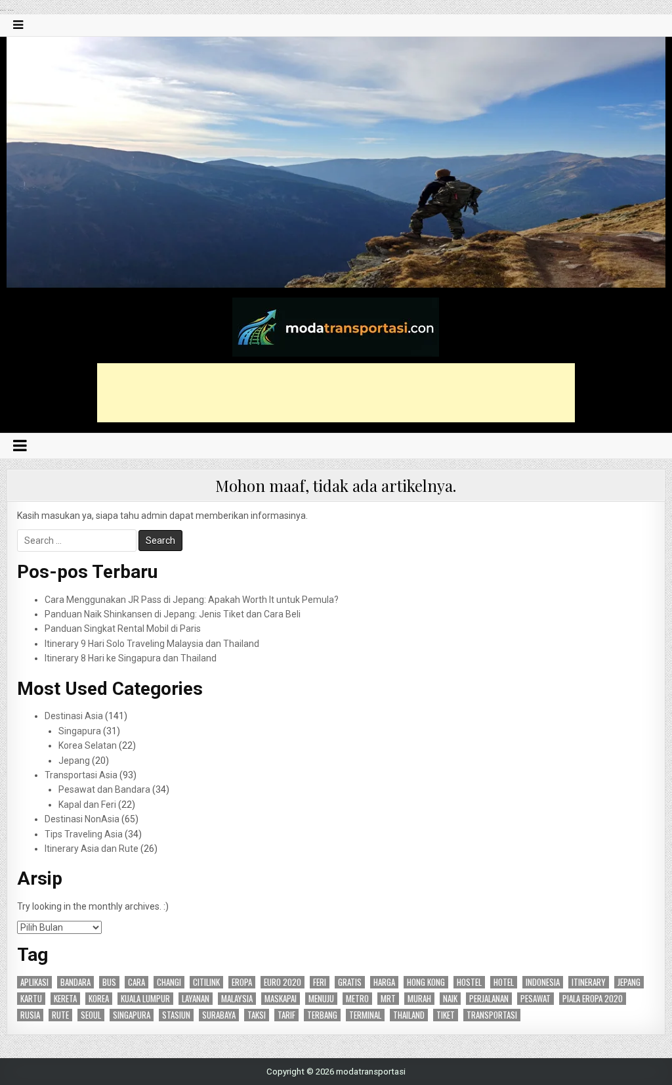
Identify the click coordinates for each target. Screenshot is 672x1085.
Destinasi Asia (74, 716)
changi (169, 982)
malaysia (237, 998)
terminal (365, 1015)
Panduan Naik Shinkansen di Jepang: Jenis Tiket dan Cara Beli (173, 614)
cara (136, 982)
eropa (242, 982)
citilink (206, 982)
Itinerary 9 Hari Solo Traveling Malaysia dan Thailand (152, 643)
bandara (75, 982)
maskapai (280, 998)
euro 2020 (282, 982)
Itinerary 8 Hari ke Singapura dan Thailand (131, 658)
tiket (445, 1015)
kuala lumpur (145, 998)
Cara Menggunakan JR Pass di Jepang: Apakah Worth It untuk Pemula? (192, 599)
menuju (321, 998)
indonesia (543, 982)
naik (450, 998)
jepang (629, 982)
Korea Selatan (87, 745)
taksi (256, 1015)
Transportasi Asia (81, 775)
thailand (409, 1015)
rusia (30, 1015)
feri (319, 982)
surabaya (219, 1015)
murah (419, 998)
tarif (286, 1015)
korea (99, 998)
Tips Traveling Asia (84, 834)
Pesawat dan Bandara (104, 789)
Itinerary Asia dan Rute (91, 848)
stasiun (176, 1015)
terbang (322, 1015)
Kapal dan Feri (87, 804)
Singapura (79, 731)
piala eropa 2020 (592, 998)
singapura (131, 1015)
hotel (504, 982)
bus (109, 982)
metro (357, 998)
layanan (195, 998)
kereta (65, 998)
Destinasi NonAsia (82, 819)
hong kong (426, 982)
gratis (350, 982)
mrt (388, 998)
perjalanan (489, 998)
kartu (31, 998)
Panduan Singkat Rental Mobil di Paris (123, 628)
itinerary (589, 982)
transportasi (492, 1015)
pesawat (535, 998)
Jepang (74, 760)
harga (384, 982)
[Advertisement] (336, 392)
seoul (91, 1015)
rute (60, 1015)
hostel (469, 982)
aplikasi (34, 982)
